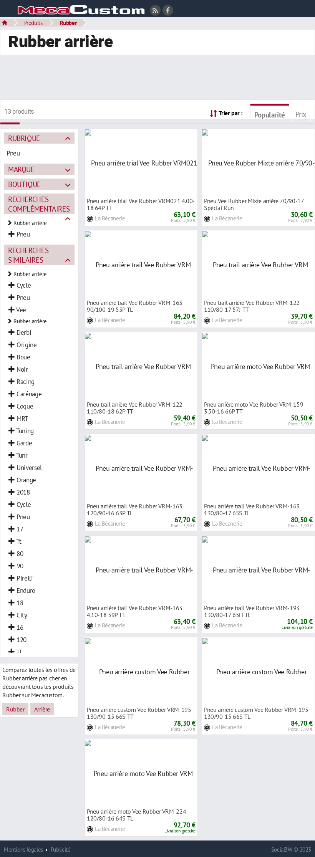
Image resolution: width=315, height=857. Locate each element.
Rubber (68, 22)
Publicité (61, 849)
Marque (21, 169)
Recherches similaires (28, 255)
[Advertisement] (157, 78)
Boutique (24, 184)
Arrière (42, 709)
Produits (33, 22)
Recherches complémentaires (39, 203)
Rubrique (24, 138)
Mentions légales (23, 849)
